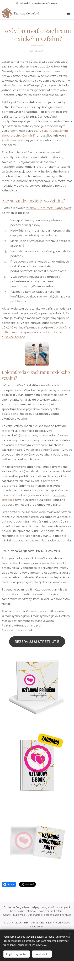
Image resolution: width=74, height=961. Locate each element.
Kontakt (66, 914)
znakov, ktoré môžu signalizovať (48, 208)
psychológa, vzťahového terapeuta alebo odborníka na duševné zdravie (36, 332)
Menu (68, 13)
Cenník (7, 914)
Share (10, 884)
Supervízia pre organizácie (43, 914)
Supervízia (19, 914)
